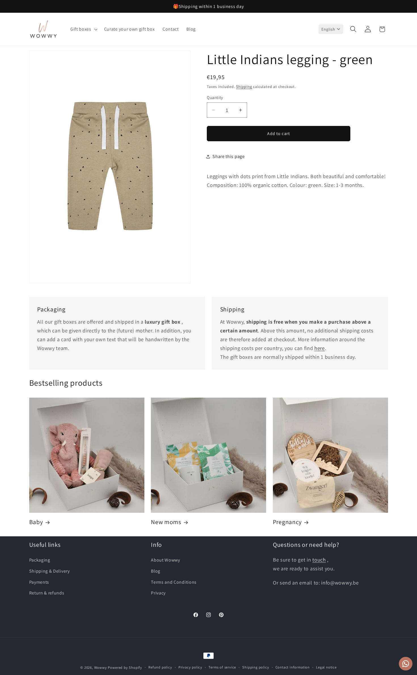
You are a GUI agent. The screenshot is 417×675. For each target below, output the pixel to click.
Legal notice (326, 667)
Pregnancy (287, 522)
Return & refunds (46, 593)
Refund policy (160, 667)
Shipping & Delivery (49, 571)
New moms (166, 522)
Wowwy (100, 667)
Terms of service (222, 667)
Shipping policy (255, 667)
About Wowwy (165, 560)
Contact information (292, 667)
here (319, 348)
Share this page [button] (228, 156)
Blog (155, 571)
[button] (83, 29)
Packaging (39, 560)
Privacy (158, 593)
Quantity (215, 97)
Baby (36, 522)
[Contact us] (405, 663)
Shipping (244, 86)
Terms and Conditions (174, 582)
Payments (39, 582)
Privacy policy (190, 667)
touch (319, 559)
